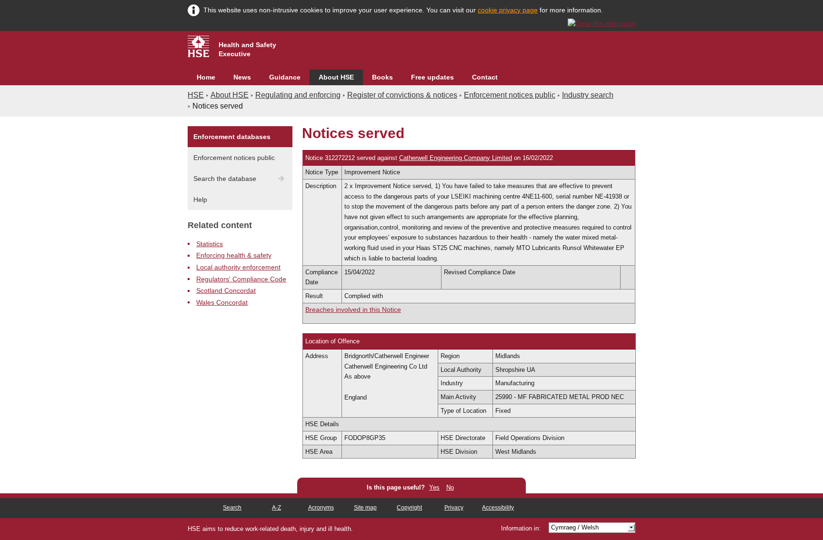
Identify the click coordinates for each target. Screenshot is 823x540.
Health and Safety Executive (247, 49)
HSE (196, 95)
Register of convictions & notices (402, 95)
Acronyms (321, 507)
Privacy (453, 507)
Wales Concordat (222, 302)
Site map (365, 507)
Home (206, 77)
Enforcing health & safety (233, 255)
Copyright (409, 507)
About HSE (336, 77)
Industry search (587, 95)
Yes (434, 487)
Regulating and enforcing (298, 95)
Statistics (209, 244)
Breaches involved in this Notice (353, 309)
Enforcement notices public (509, 95)
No (450, 487)
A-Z (276, 507)
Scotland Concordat (226, 290)
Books (382, 77)
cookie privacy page (508, 10)
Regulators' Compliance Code (241, 279)
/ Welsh (575, 527)
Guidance (285, 77)
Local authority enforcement (238, 267)
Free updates (432, 77)
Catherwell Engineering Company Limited (455, 157)
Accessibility (498, 507)
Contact (485, 77)
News (242, 77)
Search (232, 507)
